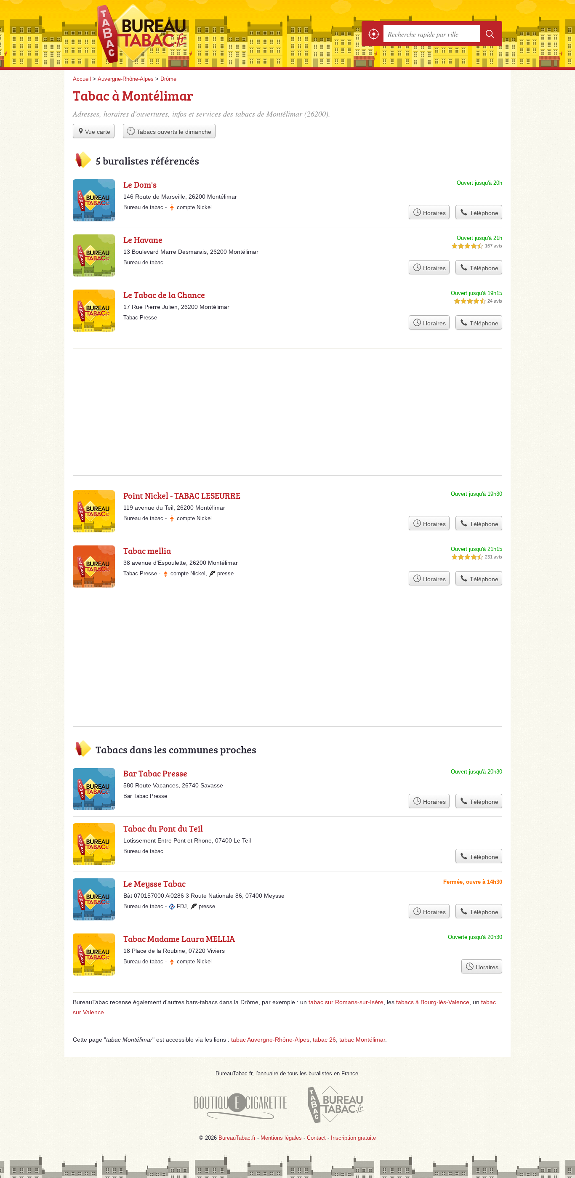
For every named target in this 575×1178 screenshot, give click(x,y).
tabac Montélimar (362, 1039)
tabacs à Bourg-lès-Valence (432, 1002)
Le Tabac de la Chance (164, 294)
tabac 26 (324, 1039)
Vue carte (97, 131)
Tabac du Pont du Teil (163, 828)
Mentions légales (281, 1138)
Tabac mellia (147, 550)
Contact (316, 1138)
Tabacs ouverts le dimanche (173, 131)
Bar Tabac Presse (155, 773)
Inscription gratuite (353, 1138)
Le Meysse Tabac (154, 883)
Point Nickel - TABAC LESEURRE (181, 495)
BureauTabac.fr (165, 34)
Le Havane (142, 239)
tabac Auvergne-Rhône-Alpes (270, 1039)
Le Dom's (140, 184)
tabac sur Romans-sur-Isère (346, 1002)
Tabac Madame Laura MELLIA (179, 938)
